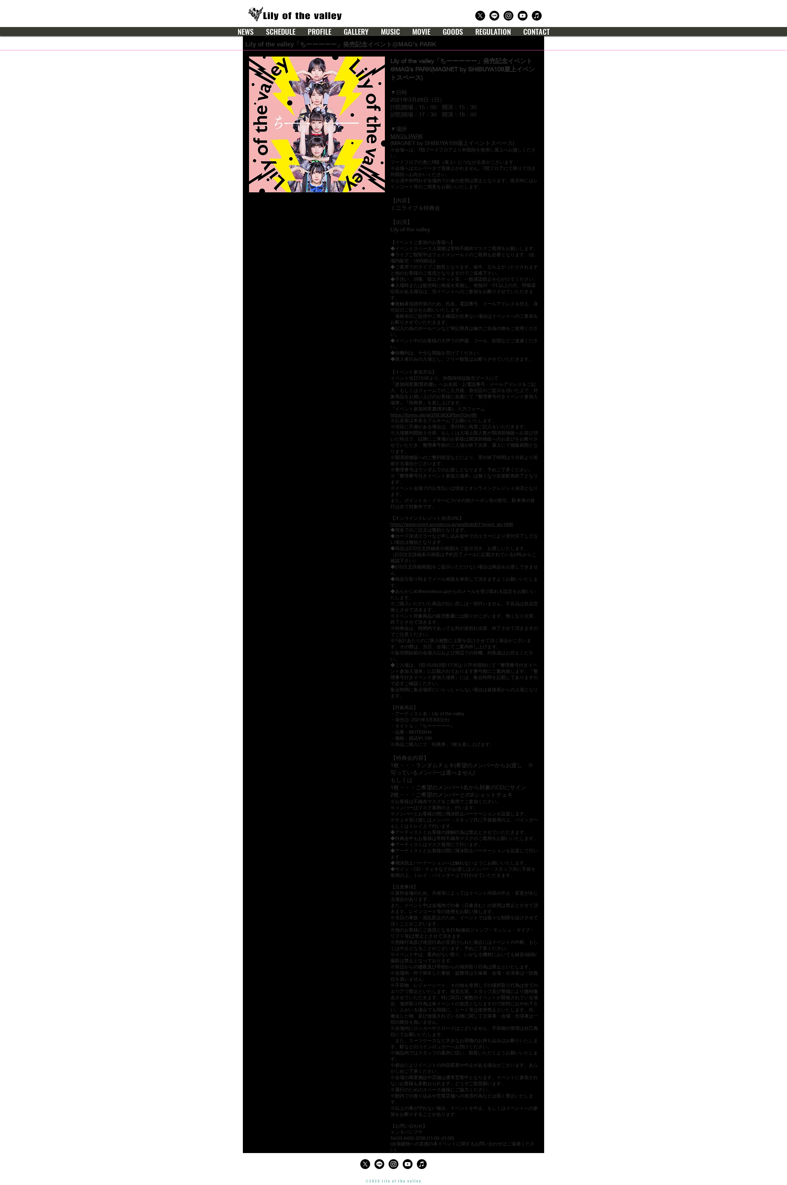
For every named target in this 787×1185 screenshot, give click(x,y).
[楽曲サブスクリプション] (537, 16)
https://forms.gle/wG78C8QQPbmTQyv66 (433, 415)
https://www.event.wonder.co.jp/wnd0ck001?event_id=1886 (451, 524)
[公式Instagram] (508, 16)
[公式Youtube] (523, 16)
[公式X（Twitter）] (480, 16)
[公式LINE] (494, 16)
